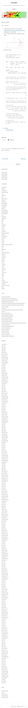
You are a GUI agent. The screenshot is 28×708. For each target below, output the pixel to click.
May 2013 (4, 604)
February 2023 (4, 412)
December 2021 (5, 435)
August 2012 (4, 618)
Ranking (3, 260)
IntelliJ (3, 220)
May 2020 (4, 466)
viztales (14, 3)
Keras (3, 228)
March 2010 (4, 666)
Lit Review (4, 231)
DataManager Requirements (7, 301)
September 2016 (5, 538)
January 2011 (4, 650)
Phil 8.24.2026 (4, 175)
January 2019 (4, 493)
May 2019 (4, 486)
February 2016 (4, 550)
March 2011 (4, 646)
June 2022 (4, 426)
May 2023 (4, 408)
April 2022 (4, 429)
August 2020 (4, 461)
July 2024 (3, 385)
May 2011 (4, 643)
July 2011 (3, 640)
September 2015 (5, 558)
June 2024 (4, 386)
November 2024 (5, 378)
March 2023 (4, 411)
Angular (3, 188)
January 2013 (4, 610)
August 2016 (4, 540)
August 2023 (4, 403)
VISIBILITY (3, 283)
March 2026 (4, 352)
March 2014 (4, 587)
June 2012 (4, 622)
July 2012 (3, 620)
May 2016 (4, 545)
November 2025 (5, 358)
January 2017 (4, 532)
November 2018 (5, 496)
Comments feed (5, 695)
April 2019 (4, 488)
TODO (3, 275)
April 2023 (4, 409)
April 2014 (4, 586)
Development (4, 203)
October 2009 (4, 674)
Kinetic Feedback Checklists (7, 314)
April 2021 (4, 448)
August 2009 (4, 677)
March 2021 (4, 450)
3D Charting (4, 187)
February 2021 (4, 452)
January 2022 (4, 434)
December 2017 (5, 514)
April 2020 (4, 468)
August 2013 (4, 599)
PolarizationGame (5, 252)
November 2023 (5, 398)
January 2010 (4, 669)
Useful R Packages (5, 332)
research (3, 264)
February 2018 (4, 511)
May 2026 (4, 349)
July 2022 (3, 424)
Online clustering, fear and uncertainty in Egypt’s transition (14, 323)
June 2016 (4, 543)
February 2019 (4, 491)
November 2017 (5, 515)
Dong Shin (4, 206)
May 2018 (4, 506)
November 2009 (5, 672)
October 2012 (4, 615)
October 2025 (4, 360)
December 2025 (5, 357)
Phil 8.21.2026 (4, 179)
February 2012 (4, 628)
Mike (3, 239)
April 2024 (4, 390)
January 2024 (4, 394)
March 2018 (4, 509)
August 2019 (4, 481)
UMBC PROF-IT (10, 130)
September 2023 (5, 401)
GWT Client (4, 218)
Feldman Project (5, 211)
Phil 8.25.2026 (4, 174)
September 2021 (5, 440)
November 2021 (5, 437)
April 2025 (4, 370)
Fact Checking (4, 210)
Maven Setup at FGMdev (7, 318)
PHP (2, 251)
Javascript (4, 224)
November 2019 (5, 476)
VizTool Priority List (5, 285)
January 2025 (4, 375)
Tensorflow (4, 272)
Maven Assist (4, 236)
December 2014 (5, 573)
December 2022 (5, 416)
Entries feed (4, 694)
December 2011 (5, 632)
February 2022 (4, 432)
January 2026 (4, 355)
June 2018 (4, 504)
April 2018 (4, 507)
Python (3, 259)
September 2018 (5, 499)
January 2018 (4, 512)
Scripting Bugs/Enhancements (8, 326)
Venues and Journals (6, 334)
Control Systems (5, 192)
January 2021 (4, 453)
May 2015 (4, 564)
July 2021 (3, 444)
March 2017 (4, 529)
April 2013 (4, 605)
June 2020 (4, 465)
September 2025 (5, 362)
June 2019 (4, 484)
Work (3, 287)
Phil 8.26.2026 (4, 172)
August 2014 (4, 579)
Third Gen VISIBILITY (6, 329)
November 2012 (5, 614)
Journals (3, 226)
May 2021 (4, 447)
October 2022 (4, 419)
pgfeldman (7, 150)
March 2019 (4, 489)
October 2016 (4, 537)
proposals (4, 257)
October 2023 (4, 399)
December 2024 (5, 376)
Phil (18, 148)
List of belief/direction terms (7, 316)
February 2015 (4, 569)
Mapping (3, 234)
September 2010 (5, 656)
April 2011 (4, 645)
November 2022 (5, 417)
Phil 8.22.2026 (4, 177)
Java (2, 223)
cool (2, 193)
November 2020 (5, 457)
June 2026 (4, 347)
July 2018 (3, 502)
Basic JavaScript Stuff (6, 296)
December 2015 (5, 553)
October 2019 (4, 478)
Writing (3, 288)
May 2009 (4, 682)
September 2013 (5, 597)
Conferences (4, 190)
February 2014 (4, 589)
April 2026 (4, 350)
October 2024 (4, 380)
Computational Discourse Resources (9, 298)
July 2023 (3, 404)
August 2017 (4, 520)
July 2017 (3, 522)
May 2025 (4, 368)
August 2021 (4, 442)
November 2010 (5, 653)
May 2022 (4, 427)
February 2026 (4, 354)
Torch (3, 278)
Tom (2, 277)
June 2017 (4, 524)
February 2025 (4, 373)
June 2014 (4, 582)
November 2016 (5, 535)
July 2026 (3, 345)
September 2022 (5, 421)
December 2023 (5, 396)
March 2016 (4, 548)
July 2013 (3, 600)
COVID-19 (3, 195)
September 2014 (5, 578)
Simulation (4, 269)
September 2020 (5, 460)
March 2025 (4, 372)
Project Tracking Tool (6, 324)
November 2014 (5, 574)
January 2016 (4, 551)
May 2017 (4, 525)
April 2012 (4, 625)
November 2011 (5, 633)
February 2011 (4, 648)
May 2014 (4, 584)
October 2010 (4, 654)
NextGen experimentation (7, 244)
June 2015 (4, 563)
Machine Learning (5, 233)
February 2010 (4, 667)
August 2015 (4, 560)
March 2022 (4, 430)
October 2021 (4, 439)
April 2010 (4, 664)
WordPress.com (5, 697)
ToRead (3, 280)
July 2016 (3, 542)
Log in (3, 692)
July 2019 (3, 483)
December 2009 (5, 671)
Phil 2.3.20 (23, 158)
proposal (3, 255)
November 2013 (5, 594)
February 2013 (4, 609)
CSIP (2, 197)
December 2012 (5, 612)
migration (4, 237)
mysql (3, 242)
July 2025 (3, 365)
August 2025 (4, 363)
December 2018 (5, 494)
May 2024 (4, 388)
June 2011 (4, 641)
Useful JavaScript (5, 331)
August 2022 (4, 422)
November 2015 (5, 555)
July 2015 (3, 561)
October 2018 (4, 497)
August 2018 (4, 501)
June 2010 (4, 661)
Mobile (3, 241)
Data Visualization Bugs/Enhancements (10, 300)
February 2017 (4, 530)
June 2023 (4, 406)
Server (3, 267)
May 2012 (4, 623)
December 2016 (5, 533)
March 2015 (4, 568)
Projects (3, 254)
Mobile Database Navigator (7, 319)
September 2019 (5, 479)
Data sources (4, 198)
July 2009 (3, 679)
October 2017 (4, 517)
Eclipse (3, 208)
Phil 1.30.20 (5, 158)
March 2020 (4, 470)
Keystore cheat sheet (6, 313)
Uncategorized (5, 282)
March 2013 (4, 607)
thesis (3, 273)
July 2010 (3, 659)
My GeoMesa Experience (7, 321)
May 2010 (4, 663)
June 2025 (4, 367)
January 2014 (4, 591)
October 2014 (4, 576)
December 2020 (5, 455)
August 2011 (4, 638)
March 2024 (4, 391)
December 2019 (5, 475)
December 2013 (5, 592)
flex (2, 215)
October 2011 (4, 635)
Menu (14, 8)
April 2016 (4, 547)
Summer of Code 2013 (6, 327)
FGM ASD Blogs (5, 213)
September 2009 (5, 676)
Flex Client (4, 216)
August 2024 (4, 383)
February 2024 (4, 393)
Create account (5, 690)
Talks (3, 270)
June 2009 (4, 681)
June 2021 (4, 445)
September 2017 (5, 519)
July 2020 (3, 463)
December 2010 (5, 651)
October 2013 (4, 596)
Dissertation (14, 148)
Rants (3, 262)
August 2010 (4, 658)
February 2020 (4, 471)
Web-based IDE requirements (8, 336)
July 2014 (3, 581)
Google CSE (4, 308)
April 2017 (4, 527)
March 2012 (4, 627)
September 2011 (5, 636)
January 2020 (4, 473)
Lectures (3, 229)
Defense (3, 200)
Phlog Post (4, 249)
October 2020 (4, 458)
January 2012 (4, 630)
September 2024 (5, 381)
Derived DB (4, 202)
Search (3, 265)
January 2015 (4, 571)
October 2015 (4, 556)
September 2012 (5, 617)
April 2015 (4, 566)
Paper (3, 246)
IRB (2, 221)
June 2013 (4, 602)
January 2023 (4, 414)
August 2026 (4, 344)
